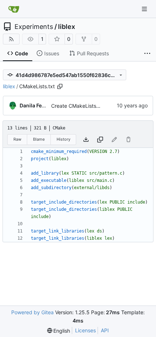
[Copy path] (59, 86)
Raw (17, 139)
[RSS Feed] (11, 39)
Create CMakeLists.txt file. (82, 106)
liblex (66, 26)
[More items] (147, 53)
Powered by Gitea (32, 312)
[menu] (58, 331)
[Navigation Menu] (145, 9)
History (63, 139)
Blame (39, 139)
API (105, 330)
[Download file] (86, 139)
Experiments (34, 26)
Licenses (85, 330)
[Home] (14, 9)
